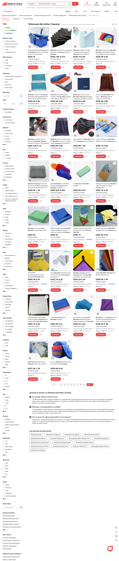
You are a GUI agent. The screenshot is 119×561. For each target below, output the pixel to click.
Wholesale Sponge (36, 434)
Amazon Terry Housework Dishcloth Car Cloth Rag (61, 52)
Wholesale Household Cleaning (84, 442)
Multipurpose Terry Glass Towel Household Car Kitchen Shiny (106, 186)
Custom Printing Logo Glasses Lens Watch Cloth (106, 140)
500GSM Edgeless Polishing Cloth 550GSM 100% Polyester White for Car (60, 97)
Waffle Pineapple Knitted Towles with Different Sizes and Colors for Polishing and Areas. (60, 230)
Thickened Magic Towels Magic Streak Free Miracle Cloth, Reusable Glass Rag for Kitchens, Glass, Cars (38, 319)
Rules (116, 11)
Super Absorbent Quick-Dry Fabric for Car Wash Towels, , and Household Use (60, 141)
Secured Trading (28, 19)
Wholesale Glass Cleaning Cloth (40, 442)
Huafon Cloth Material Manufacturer (105, 274)
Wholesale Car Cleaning (53, 434)
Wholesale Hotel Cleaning (38, 438)
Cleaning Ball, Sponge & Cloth (11, 557)
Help (85, 11)
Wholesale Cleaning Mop (101, 438)
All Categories (8, 11)
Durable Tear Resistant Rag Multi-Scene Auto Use (106, 229)
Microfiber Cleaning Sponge (62, 7)
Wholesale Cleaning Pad (57, 438)
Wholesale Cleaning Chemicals (39, 446)
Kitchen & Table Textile (9, 560)
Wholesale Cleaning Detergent (62, 442)
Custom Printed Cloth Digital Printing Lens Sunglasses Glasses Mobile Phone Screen (83, 97)
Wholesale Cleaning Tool (80, 446)
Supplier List (16, 19)
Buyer (76, 11)
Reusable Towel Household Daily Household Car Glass (82, 230)
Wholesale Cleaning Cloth (91, 434)
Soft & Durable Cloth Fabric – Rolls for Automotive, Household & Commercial (105, 97)
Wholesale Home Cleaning (72, 434)
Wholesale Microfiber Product (99, 446)
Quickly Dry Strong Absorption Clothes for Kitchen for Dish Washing (38, 141)
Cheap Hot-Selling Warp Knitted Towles (37, 229)
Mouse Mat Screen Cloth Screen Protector (37, 363)
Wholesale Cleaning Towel (60, 446)
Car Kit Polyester (81, 185)
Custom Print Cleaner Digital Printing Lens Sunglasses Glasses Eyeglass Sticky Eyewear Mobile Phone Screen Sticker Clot (106, 52)
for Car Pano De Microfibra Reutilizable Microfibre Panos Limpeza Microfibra (106, 319)
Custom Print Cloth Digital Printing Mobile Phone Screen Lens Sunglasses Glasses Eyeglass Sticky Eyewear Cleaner (38, 97)
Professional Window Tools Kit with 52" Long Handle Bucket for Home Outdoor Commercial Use (38, 52)
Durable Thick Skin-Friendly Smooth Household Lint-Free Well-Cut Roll (82, 52)
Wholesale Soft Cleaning (38, 450)
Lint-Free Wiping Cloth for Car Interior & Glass (60, 363)
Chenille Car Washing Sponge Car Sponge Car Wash (59, 186)
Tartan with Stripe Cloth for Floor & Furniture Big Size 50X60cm (60, 275)
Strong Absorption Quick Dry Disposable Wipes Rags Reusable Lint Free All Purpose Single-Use (38, 276)
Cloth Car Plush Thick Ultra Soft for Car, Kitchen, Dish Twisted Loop (82, 275)
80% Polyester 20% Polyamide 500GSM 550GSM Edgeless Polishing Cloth (83, 319)
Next (89, 384)
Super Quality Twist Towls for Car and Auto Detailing (83, 140)
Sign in (115, 5)
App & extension (95, 11)
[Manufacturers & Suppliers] (12, 4)
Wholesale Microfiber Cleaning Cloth (79, 438)
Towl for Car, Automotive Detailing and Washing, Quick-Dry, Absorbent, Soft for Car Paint (38, 186)
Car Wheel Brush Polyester (58, 318)
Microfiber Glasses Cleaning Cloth (45, 7)
